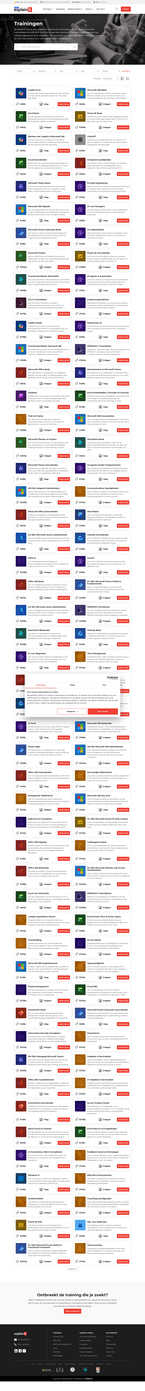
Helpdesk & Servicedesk (99, 1056)
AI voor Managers (96, 206)
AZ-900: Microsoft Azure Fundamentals (47, 535)
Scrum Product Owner (98, 1103)
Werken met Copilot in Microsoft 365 (46, 136)
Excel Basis (33, 113)
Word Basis (93, 511)
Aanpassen (71, 711)
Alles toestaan (103, 711)
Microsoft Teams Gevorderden (43, 465)
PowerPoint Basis (37, 1010)
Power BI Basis (94, 113)
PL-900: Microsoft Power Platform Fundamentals (104, 582)
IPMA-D (32, 558)
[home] (23, 9)
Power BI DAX (35, 1222)
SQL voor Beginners (97, 1222)
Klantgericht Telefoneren (40, 796)
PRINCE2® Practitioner (98, 607)
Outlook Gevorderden (98, 535)
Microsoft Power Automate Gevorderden (107, 1010)
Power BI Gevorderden (98, 253)
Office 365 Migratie (37, 842)
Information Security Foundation (44, 1033)
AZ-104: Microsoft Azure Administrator (47, 607)
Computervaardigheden (99, 160)
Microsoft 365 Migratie (39, 206)
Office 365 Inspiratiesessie (41, 1080)
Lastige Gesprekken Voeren (41, 917)
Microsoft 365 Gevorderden (100, 416)
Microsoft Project (36, 253)
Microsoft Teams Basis (39, 183)
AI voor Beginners (37, 653)
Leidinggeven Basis (97, 842)
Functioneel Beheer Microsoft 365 (45, 346)
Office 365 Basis (36, 581)
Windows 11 (33, 1175)
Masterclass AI (94, 323)
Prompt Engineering (97, 183)
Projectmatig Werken (98, 300)
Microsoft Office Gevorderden (43, 511)
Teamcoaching (94, 1245)
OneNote (32, 393)
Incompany (60, 9)
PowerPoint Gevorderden (40, 1103)
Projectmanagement (38, 986)
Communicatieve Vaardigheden (103, 488)
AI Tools (32, 723)
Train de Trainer (35, 416)
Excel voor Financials (38, 893)
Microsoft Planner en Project (42, 439)
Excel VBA (92, 986)
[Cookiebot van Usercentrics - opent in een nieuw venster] (108, 678)
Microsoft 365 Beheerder (99, 723)
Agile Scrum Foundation (40, 819)
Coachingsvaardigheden (99, 1199)
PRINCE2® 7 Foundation (99, 346)
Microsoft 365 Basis (97, 90)
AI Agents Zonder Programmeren (104, 465)
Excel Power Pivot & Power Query (104, 917)
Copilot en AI (34, 90)
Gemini (90, 558)
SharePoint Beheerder (39, 630)
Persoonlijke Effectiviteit (99, 772)
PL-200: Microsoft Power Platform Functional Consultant (45, 1246)
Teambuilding (35, 940)
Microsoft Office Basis (39, 369)
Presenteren (93, 1033)
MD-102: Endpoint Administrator (44, 488)
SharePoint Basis (95, 439)
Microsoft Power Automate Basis (44, 230)
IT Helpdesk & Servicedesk (100, 1080)
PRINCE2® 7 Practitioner (99, 893)
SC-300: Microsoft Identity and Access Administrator (106, 869)
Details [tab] (72, 685)
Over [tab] (104, 685)
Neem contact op (72, 1311)
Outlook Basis (94, 630)
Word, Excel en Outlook (39, 1129)
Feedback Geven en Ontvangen (102, 1152)
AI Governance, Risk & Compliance (45, 1152)
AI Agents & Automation (99, 276)
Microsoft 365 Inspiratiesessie (42, 963)
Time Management (96, 653)
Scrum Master (94, 940)
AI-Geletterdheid (95, 230)
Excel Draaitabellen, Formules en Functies (108, 393)
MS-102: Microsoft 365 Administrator (105, 747)
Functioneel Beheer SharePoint (43, 276)
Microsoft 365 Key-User (98, 796)
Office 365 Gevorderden (40, 772)
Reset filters (126, 71)
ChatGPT (91, 136)
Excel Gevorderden (37, 160)
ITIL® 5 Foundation (37, 300)
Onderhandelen (35, 1199)
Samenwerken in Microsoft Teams (104, 369)
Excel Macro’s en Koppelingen (102, 1129)
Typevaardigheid (95, 963)
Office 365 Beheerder (38, 868)
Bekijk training (64, 104)
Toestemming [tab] (41, 685)
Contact (126, 9)
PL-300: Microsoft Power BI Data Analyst (107, 819)
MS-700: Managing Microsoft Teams (46, 1056)
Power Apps (34, 747)
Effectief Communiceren (99, 1175)
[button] (47, 9)
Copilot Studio (35, 323)
